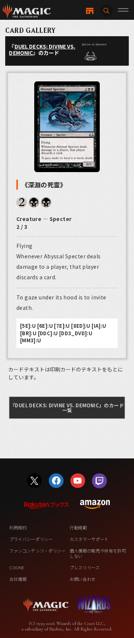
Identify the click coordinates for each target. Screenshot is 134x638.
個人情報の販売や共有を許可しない (98, 553)
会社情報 (18, 579)
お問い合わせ (83, 579)
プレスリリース (85, 567)
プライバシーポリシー (31, 539)
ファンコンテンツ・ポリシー (37, 551)
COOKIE (17, 567)
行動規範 (78, 527)
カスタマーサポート (89, 539)
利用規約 (18, 527)
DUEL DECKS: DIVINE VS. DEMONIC (42, 49)
